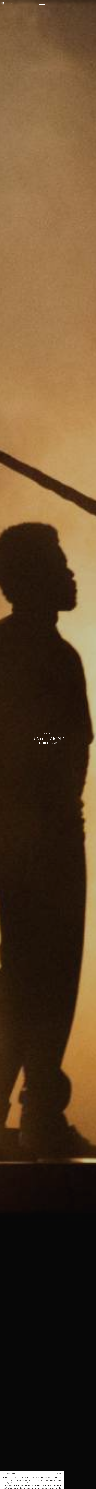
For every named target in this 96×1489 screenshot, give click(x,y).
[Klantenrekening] (89, 3)
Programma (33, 3)
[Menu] (75, 3)
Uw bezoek (69, 3)
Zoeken (93, 3)
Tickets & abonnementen (55, 3)
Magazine (42, 3)
